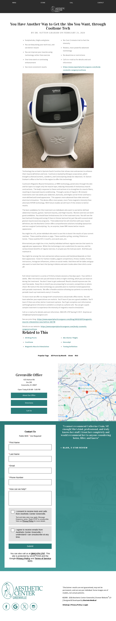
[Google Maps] (15, 606)
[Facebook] (6, 606)
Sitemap (66, 605)
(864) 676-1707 (38, 553)
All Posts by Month (58, 355)
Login (85, 605)
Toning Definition (70, 346)
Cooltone (29, 342)
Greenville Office (29, 375)
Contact (101, 3)
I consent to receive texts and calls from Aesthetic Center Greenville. (32, 516)
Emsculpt (67, 342)
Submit (30, 546)
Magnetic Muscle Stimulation (37, 346)
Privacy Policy (28, 521)
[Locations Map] (87, 392)
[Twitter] (24, 606)
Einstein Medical (89, 600)
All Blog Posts (31, 338)
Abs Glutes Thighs (70, 338)
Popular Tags (43, 355)
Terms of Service (43, 558)
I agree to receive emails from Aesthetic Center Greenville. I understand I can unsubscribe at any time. (32, 533)
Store (43, 3)
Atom (70, 355)
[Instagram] (33, 606)
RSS (76, 355)
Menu (14, 3)
